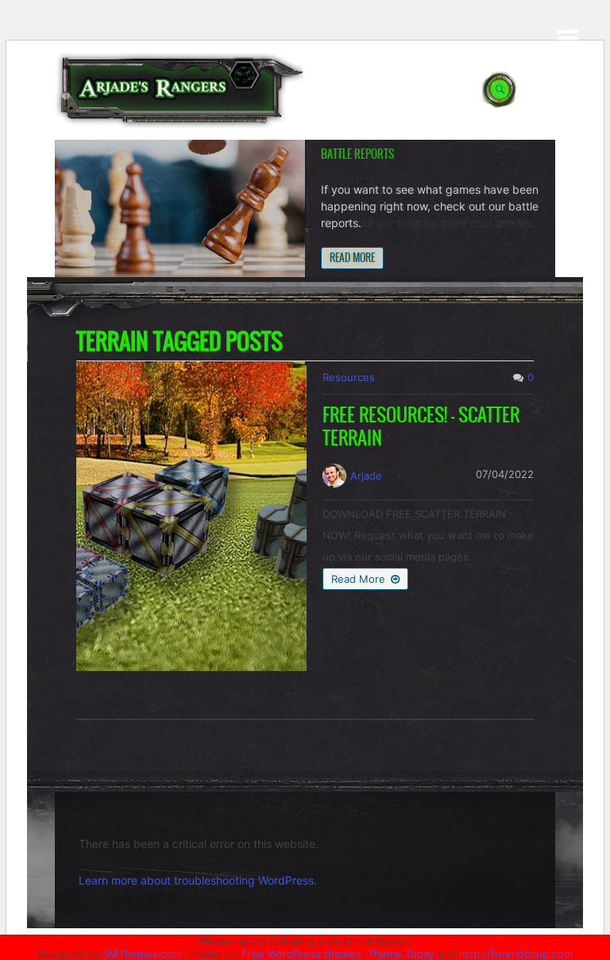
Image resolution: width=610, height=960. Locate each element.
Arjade (366, 475)
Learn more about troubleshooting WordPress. (198, 880)
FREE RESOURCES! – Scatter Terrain (420, 426)
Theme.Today (401, 953)
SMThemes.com (142, 953)
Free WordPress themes (301, 953)
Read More (352, 257)
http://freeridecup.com (516, 953)
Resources (348, 377)
